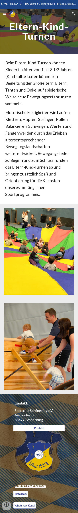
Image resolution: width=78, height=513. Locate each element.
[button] (4, 14)
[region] (39, 4)
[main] (39, 31)
